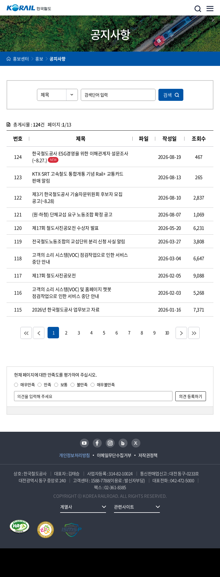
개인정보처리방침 (74, 455)
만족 (47, 384)
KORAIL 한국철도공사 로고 (29, 7)
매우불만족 (106, 384)
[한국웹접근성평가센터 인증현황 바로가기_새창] (19, 530)
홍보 (39, 59)
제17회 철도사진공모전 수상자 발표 (65, 227)
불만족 (82, 384)
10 (166, 332)
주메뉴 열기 (210, 8)
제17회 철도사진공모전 (54, 275)
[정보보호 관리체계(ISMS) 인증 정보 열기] (72, 530)
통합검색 (198, 8)
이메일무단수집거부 (114, 455)
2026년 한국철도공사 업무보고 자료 (65, 309)
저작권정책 (148, 455)
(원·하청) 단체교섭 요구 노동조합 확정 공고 (72, 214)
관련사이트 (124, 507)
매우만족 (27, 384)
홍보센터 (21, 59)
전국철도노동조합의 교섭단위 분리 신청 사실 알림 (78, 241)
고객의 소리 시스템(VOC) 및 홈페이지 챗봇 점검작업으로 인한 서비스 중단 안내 (71, 292)
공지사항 (58, 59)
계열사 (66, 507)
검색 (167, 94)
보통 (64, 384)
